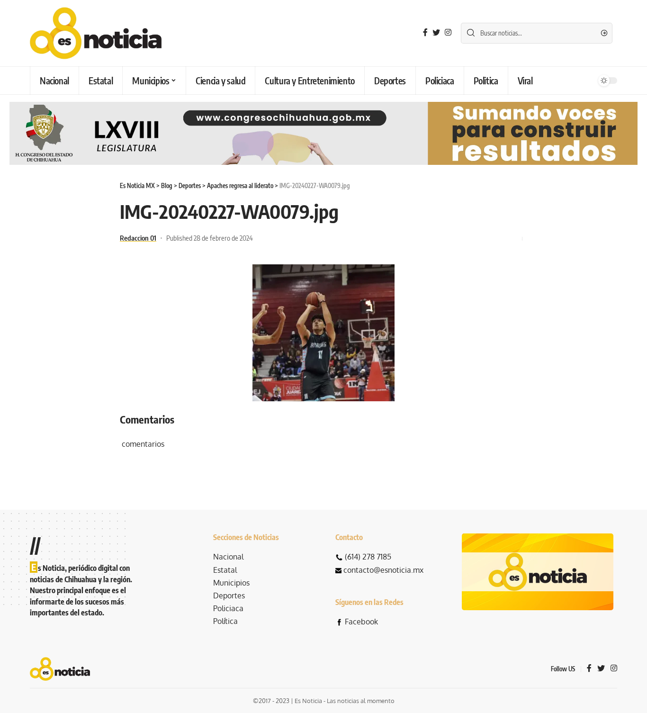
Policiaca (228, 608)
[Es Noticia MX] (96, 33)
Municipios (231, 582)
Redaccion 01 (138, 238)
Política (225, 621)
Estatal (225, 570)
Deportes (229, 595)
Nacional (228, 556)
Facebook (361, 621)
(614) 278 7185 (368, 556)
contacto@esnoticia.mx (383, 570)
